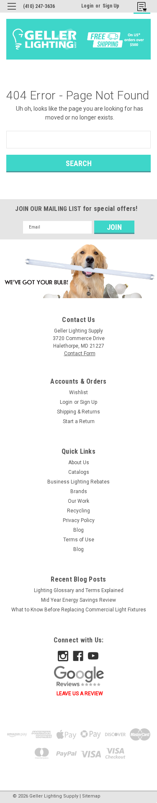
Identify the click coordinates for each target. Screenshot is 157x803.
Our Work (78, 501)
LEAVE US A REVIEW (80, 693)
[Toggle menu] (11, 11)
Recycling (78, 511)
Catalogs (78, 472)
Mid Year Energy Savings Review (78, 600)
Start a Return (79, 421)
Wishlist (78, 392)
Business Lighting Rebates (78, 482)
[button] (78, 270)
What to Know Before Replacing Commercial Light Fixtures (78, 610)
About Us (78, 462)
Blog (78, 530)
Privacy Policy (79, 520)
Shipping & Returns (78, 412)
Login (87, 6)
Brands (78, 491)
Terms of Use (78, 540)
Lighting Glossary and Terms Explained (79, 590)
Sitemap (91, 796)
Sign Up (111, 6)
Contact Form (79, 353)
